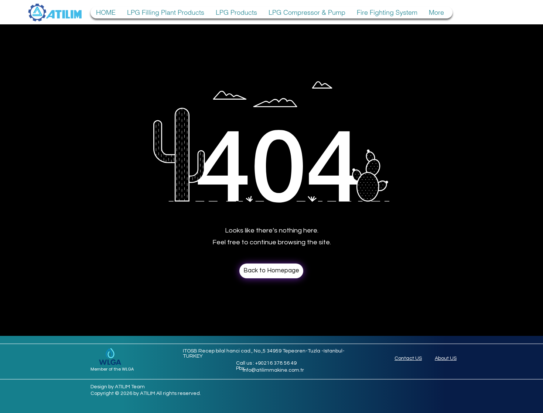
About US (446, 358)
